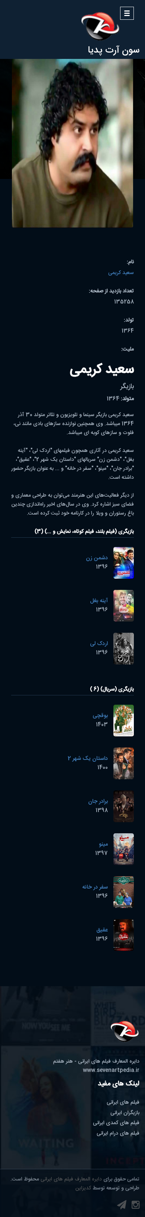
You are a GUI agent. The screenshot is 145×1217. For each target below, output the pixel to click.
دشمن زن (97, 558)
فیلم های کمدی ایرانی (116, 1123)
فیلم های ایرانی (123, 1102)
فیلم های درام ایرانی (118, 1133)
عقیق (102, 930)
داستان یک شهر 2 (88, 758)
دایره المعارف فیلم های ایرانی (71, 1179)
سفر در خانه (95, 887)
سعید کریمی (121, 272)
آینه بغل (99, 601)
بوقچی (100, 715)
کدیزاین (83, 1188)
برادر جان (98, 801)
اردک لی (99, 643)
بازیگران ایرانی (124, 1112)
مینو (103, 844)
